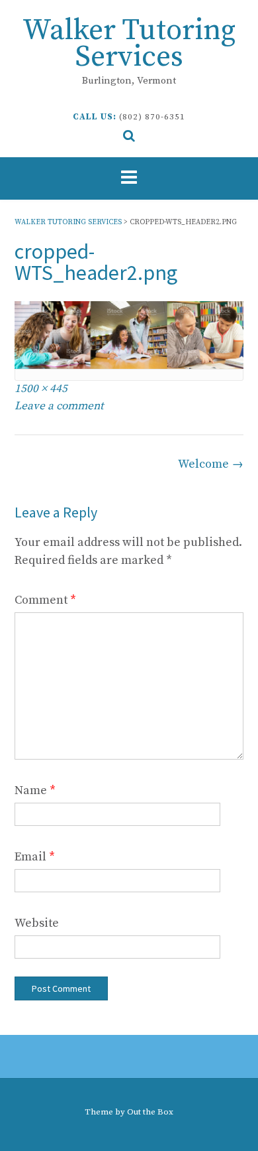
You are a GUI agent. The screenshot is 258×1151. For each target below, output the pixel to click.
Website (37, 923)
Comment (45, 600)
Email (35, 856)
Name (35, 790)
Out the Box (150, 1112)
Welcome (210, 464)
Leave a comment (59, 406)
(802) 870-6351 (152, 116)
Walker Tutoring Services (129, 44)
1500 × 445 (41, 388)
